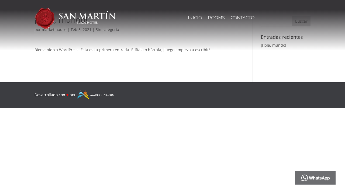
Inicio (195, 18)
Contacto (242, 18)
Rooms (216, 18)
